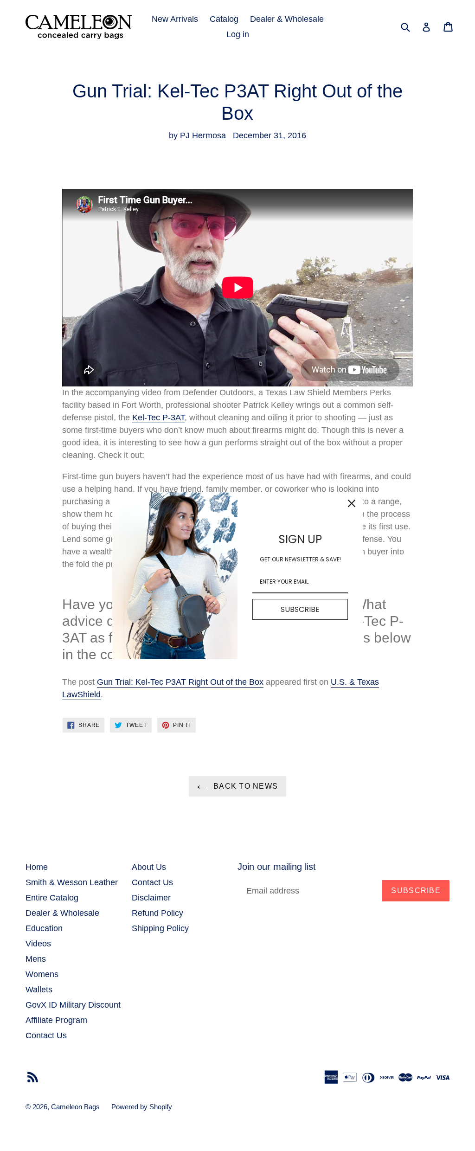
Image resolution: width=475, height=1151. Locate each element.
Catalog (224, 19)
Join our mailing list (277, 867)
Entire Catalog (52, 897)
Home (37, 867)
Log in (237, 34)
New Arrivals (175, 19)
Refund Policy (157, 913)
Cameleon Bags (75, 1107)
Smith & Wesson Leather (72, 882)
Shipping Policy (160, 928)
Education (44, 928)
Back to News (244, 786)
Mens (36, 959)
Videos (38, 943)
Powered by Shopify (141, 1107)
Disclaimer (151, 897)
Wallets (39, 989)
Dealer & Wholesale (287, 19)
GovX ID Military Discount (73, 1005)
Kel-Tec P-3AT (158, 417)
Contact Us (46, 1035)
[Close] (351, 503)
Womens (42, 974)
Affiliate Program (56, 1020)
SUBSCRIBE (300, 609)
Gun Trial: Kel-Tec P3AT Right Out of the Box (180, 682)
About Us (149, 867)
